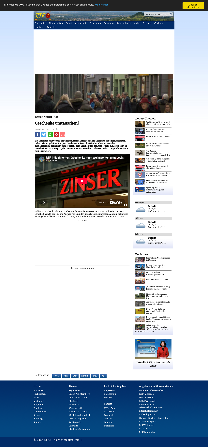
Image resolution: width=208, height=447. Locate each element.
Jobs (137, 23)
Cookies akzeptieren (193, 6)
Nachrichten (56, 23)
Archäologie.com (147, 414)
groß (95, 375)
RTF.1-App (109, 408)
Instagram (109, 426)
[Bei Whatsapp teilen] (50, 136)
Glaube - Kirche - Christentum (154, 418)
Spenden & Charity (78, 411)
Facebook (108, 415)
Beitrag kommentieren (82, 268)
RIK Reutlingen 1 (147, 421)
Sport (69, 23)
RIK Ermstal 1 (145, 428)
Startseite (40, 23)
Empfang (109, 23)
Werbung (159, 23)
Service (147, 23)
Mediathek (81, 23)
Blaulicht (73, 401)
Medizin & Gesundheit (80, 415)
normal (84, 375)
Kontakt (39, 27)
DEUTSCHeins (146, 397)
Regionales (74, 390)
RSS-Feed (109, 411)
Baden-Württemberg (79, 394)
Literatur (73, 426)
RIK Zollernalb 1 (147, 432)
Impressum (109, 390)
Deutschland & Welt (78, 397)
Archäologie (75, 422)
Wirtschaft (74, 404)
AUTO (57, 375)
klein (74, 375)
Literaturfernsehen (148, 411)
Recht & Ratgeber (77, 418)
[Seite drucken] (62, 136)
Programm (95, 23)
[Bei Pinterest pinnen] (56, 136)
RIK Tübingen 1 (146, 425)
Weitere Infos (102, 4)
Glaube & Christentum (80, 429)
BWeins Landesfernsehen (151, 390)
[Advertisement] (104, 52)
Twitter (107, 418)
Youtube (108, 422)
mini (66, 375)
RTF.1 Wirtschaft (147, 401)
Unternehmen (123, 23)
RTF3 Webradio (147, 394)
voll (103, 375)
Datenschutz (110, 394)
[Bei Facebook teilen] (37, 136)
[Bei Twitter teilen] (43, 136)
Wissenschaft (75, 408)
